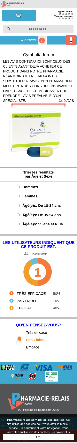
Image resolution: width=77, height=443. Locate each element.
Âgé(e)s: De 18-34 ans (41, 206)
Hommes (30, 187)
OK (38, 437)
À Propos (28, 40)
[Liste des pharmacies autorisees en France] (55, 376)
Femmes (29, 196)
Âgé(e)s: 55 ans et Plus (42, 224)
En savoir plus (61, 432)
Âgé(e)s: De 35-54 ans (41, 215)
